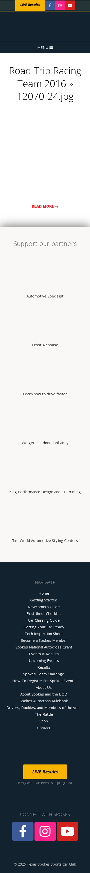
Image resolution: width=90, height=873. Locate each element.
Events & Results (44, 653)
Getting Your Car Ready (44, 626)
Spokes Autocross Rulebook (44, 700)
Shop (44, 720)
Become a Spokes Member (43, 640)
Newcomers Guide (44, 606)
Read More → (45, 206)
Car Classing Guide (44, 620)
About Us (44, 687)
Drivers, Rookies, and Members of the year (43, 707)
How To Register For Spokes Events (44, 680)
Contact (43, 727)
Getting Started (43, 599)
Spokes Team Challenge (43, 673)
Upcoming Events (44, 660)
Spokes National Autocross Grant (44, 646)
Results (43, 667)
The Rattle (44, 714)
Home (43, 593)
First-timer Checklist (43, 613)
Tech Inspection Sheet (43, 633)
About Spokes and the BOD (43, 694)
